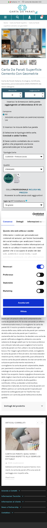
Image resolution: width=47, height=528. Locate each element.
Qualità (6, 165)
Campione (7, 111)
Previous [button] (38, 422)
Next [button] (41, 422)
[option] (23, 455)
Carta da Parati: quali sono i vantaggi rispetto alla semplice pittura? (22, 456)
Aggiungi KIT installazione (14, 201)
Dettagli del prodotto (14, 406)
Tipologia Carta (9, 152)
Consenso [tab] (7, 221)
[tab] (23, 406)
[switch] (40, 275)
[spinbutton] (12, 95)
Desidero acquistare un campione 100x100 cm (24, 118)
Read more (9, 477)
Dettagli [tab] (20, 221)
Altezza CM (12, 90)
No (6, 114)
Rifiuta (23, 311)
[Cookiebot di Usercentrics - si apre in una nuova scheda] (33, 214)
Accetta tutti (23, 303)
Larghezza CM (35, 90)
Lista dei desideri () (32, 2)
